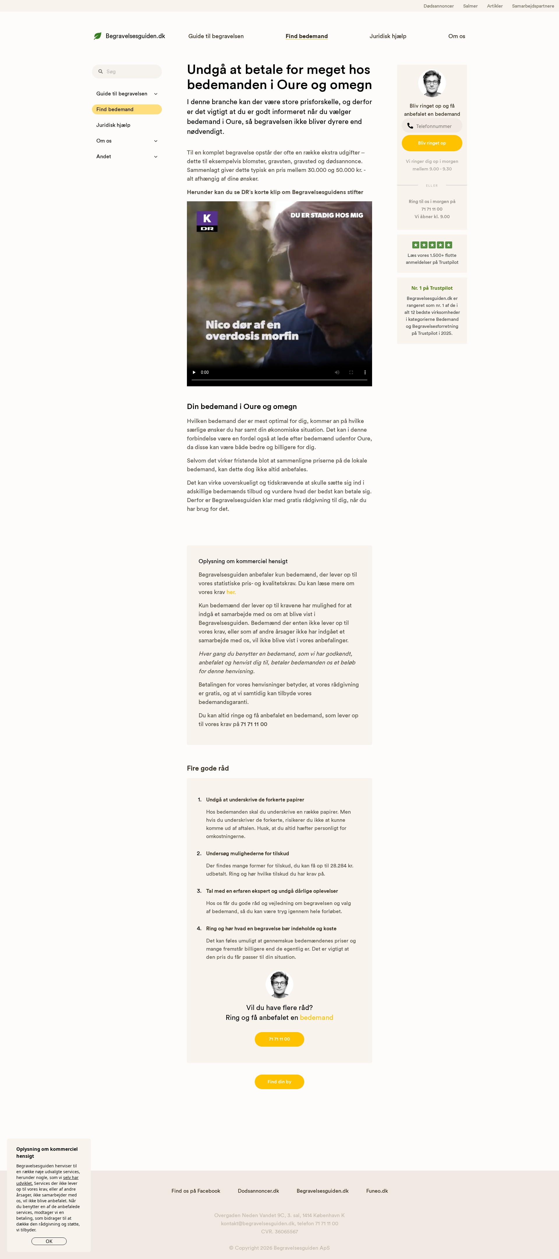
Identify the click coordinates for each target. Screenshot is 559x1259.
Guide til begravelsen (216, 36)
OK (49, 1241)
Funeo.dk (377, 1191)
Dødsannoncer (439, 6)
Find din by (279, 1082)
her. (231, 592)
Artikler (495, 6)
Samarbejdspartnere (533, 6)
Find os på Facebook (195, 1191)
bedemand (316, 1017)
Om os (456, 36)
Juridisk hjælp (388, 36)
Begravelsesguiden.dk (135, 36)
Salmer (470, 6)
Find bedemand (307, 36)
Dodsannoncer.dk (258, 1191)
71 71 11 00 (279, 1039)
